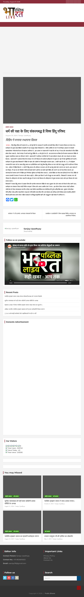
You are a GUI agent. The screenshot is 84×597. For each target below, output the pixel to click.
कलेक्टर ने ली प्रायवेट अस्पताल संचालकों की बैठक (22, 213)
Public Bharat (50, 593)
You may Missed (13, 472)
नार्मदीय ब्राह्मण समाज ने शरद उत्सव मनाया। (59, 501)
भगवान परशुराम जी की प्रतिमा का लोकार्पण (58, 536)
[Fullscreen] (77, 283)
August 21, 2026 (9, 506)
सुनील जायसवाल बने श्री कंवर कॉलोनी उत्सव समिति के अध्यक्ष (21, 301)
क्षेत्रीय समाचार (9, 127)
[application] (42, 264)
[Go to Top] (79, 588)
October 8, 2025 (49, 504)
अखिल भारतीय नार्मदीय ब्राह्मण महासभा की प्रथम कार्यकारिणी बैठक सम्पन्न (25, 309)
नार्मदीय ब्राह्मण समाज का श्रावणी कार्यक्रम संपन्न (22, 536)
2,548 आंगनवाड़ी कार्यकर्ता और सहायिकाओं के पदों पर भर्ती (20, 313)
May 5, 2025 (47, 539)
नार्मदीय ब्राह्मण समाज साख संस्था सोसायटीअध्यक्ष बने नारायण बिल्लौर (23, 296)
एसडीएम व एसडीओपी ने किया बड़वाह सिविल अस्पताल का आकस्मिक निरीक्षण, (61, 214)
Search (79, 578)
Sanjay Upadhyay (25, 135)
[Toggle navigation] (5, 24)
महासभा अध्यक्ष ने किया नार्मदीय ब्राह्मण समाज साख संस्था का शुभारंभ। (26, 305)
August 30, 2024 (11, 135)
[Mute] (73, 283)
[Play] (7, 283)
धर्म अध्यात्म (16, 496)
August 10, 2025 (9, 539)
